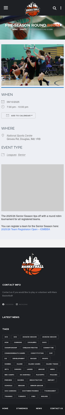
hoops (45, 358)
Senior (21, 154)
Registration (36, 380)
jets (7, 369)
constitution (37, 353)
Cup (51, 353)
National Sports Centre (19, 135)
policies (53, 375)
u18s (33, 396)
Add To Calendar (21, 115)
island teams (52, 364)
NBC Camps (9, 375)
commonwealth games (15, 353)
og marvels (25, 375)
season (21, 385)
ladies (30, 369)
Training (8, 396)
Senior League (36, 385)
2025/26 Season (49, 337)
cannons (18, 342)
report (51, 380)
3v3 (6, 337)
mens (52, 369)
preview (8, 380)
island (20, 364)
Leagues (12, 154)
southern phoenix (30, 391)
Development (19, 358)
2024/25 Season (30, 337)
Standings (22, 408)
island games (34, 364)
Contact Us (56, 408)
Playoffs (40, 375)
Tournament (50, 391)
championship (11, 347)
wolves (44, 396)
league (41, 369)
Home (5, 408)
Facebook (9, 304)
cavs (44, 342)
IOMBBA (8, 364)
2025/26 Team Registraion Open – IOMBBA (25, 229)
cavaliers (32, 342)
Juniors (17, 369)
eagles (33, 358)
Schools (8, 385)
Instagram (22, 304)
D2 (6, 358)
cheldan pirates (30, 347)
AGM (6, 342)
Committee (48, 347)
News (39, 408)
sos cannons (10, 391)
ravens (21, 380)
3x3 (15, 337)
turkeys (22, 396)
